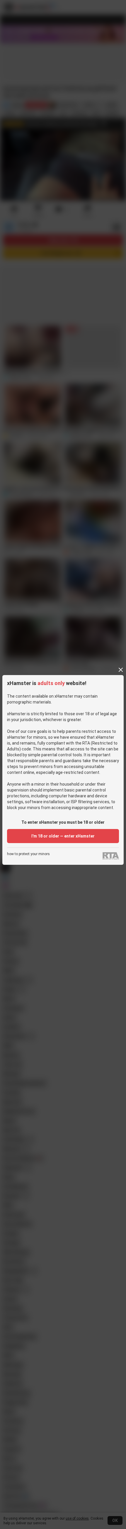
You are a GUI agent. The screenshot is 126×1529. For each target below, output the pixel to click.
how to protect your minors (28, 854)
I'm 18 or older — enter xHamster (63, 836)
